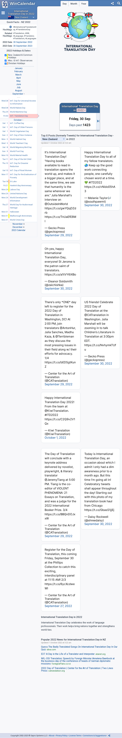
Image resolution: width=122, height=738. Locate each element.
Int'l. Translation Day (19, 116)
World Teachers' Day (19, 143)
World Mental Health (19, 155)
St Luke (13, 181)
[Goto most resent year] (98, 121)
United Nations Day (18, 193)
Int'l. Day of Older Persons (21, 127)
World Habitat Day (18, 139)
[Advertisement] (80, 76)
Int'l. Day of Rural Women (21, 170)
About (51, 735)
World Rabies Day (17, 108)
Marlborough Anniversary (21, 216)
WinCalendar (22, 3)
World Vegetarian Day (19, 131)
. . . (18, 96)
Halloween (14, 212)
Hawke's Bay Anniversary (20, 185)
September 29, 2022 (58, 235)
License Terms (75, 735)
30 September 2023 (22, 46)
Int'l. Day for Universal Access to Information (23, 102)
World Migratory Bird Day (21, 147)
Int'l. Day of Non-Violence (21, 135)
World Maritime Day (18, 112)
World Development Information (18, 199)
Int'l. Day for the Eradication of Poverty (23, 176)
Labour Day (15, 189)
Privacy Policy (61, 735)
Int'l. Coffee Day (17, 123)
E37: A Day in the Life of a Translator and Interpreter (73, 654)
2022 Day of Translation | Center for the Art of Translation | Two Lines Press (77, 669)
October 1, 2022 (55, 437)
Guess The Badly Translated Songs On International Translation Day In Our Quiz (79, 648)
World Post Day (17, 151)
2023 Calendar (18, 230)
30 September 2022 (22, 42)
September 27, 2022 (58, 606)
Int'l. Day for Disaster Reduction (19, 164)
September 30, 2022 (98, 205)
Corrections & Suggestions (94, 735)
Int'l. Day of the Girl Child (20, 159)
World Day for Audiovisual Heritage (21, 206)
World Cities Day (17, 220)
